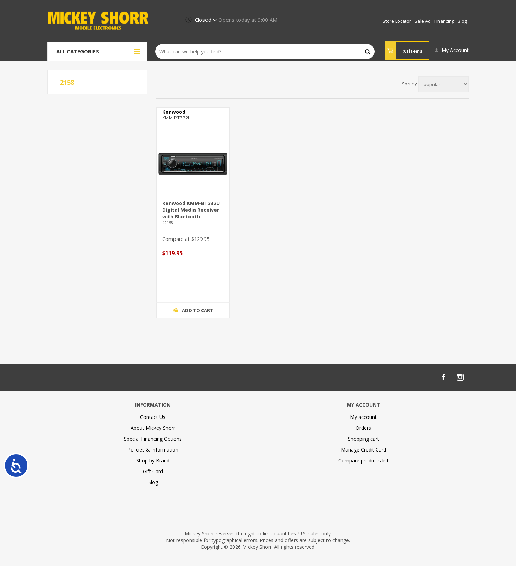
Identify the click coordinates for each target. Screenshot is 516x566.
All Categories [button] (77, 51)
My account (363, 417)
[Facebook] (443, 377)
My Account (455, 50)
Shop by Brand (153, 460)
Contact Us (152, 417)
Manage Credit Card (363, 449)
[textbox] (265, 51)
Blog (152, 482)
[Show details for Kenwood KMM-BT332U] (192, 163)
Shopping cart (363, 438)
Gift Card (153, 471)
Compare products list (363, 460)
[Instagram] (460, 377)
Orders (363, 427)
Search (367, 52)
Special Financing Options (153, 438)
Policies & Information (152, 449)
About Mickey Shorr (153, 427)
